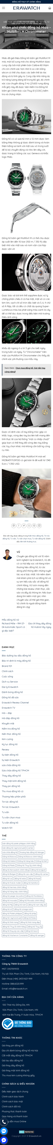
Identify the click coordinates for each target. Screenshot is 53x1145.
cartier (30, 848)
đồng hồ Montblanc (34, 896)
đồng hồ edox (20, 878)
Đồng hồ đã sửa (10, 697)
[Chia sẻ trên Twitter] (24, 525)
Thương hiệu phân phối (14, 796)
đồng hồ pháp (30, 913)
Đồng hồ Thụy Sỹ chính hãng (29, 865)
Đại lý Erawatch (10, 687)
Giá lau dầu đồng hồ (12, 1060)
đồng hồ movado (10, 900)
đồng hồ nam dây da (37, 905)
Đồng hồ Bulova (9, 856)
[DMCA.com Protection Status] (26, 1131)
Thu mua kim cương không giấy (18, 1075)
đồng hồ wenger (37, 935)
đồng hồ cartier (41, 874)
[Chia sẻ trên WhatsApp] (13, 525)
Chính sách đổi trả (11, 1106)
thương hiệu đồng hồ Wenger (32, 852)
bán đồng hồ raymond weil (14, 848)
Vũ (38, 39)
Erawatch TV (8, 707)
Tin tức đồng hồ (30, 22)
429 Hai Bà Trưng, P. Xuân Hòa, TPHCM (22, 1014)
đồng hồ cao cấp (25, 874)
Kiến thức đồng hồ (13, 22)
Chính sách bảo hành (13, 1096)
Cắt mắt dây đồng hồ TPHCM (17, 1055)
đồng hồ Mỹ (7, 905)
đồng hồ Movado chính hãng (32, 900)
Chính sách (7, 671)
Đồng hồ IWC (41, 861)
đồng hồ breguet (38, 870)
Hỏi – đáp (7, 713)
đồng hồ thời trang (10, 922)
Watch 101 (7, 827)
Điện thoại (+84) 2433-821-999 (17, 978)
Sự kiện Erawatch (11, 760)
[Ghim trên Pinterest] (34, 525)
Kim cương (7, 739)
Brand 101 (7, 666)
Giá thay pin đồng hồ (12, 1045)
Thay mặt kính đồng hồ (14, 781)
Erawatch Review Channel (15, 702)
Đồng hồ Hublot (9, 861)
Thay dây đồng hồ (11, 775)
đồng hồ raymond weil (12, 918)
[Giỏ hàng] (49, 8)
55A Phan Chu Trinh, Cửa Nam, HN (20, 1009)
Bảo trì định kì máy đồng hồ (16, 660)
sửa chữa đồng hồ (11, 765)
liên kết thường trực (28, 541)
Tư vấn (43, 22)
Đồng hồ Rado (9, 865)
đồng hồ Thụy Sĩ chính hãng (14, 926)
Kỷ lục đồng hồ (10, 744)
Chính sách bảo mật (12, 1101)
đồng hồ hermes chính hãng (14, 887)
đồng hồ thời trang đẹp (30, 922)
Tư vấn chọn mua (24, 538)
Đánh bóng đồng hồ (12, 692)
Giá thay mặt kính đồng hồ (15, 1070)
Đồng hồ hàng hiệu (26, 861)
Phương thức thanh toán (14, 1111)
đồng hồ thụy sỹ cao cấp (13, 931)
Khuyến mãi (8, 723)
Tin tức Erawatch (10, 807)
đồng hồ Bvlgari (9, 874)
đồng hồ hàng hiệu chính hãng (15, 891)
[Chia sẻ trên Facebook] (19, 525)
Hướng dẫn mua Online (14, 1121)
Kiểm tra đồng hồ (11, 728)
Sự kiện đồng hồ (10, 754)
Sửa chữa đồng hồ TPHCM (15, 770)
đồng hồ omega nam (23, 909)
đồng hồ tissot (32, 931)
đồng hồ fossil (34, 878)
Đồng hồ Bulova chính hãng (30, 856)
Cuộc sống (7, 676)
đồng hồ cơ (7, 878)
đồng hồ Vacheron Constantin (15, 935)
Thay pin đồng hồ (11, 786)
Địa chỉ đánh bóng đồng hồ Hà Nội (20, 1050)
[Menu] (3, 8)
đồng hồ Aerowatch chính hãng (16, 870)
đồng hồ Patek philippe (12, 913)
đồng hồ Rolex (30, 918)
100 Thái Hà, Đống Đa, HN (16, 1004)
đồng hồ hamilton (31, 883)
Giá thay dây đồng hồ (13, 1065)
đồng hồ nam (20, 905)
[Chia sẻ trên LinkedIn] (39, 525)
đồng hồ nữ (7, 909)
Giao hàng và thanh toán (15, 1116)
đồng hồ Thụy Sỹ (35, 926)
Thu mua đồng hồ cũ (12, 791)
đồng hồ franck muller (12, 883)
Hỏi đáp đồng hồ (10, 718)
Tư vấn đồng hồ (33, 24)
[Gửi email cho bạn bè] (29, 525)
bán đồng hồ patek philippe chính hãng (19, 843)
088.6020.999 (17, 983)
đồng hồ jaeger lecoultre (13, 896)
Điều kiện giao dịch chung (15, 1091)
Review (5, 749)
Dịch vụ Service (10, 681)
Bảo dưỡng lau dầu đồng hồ (16, 655)
